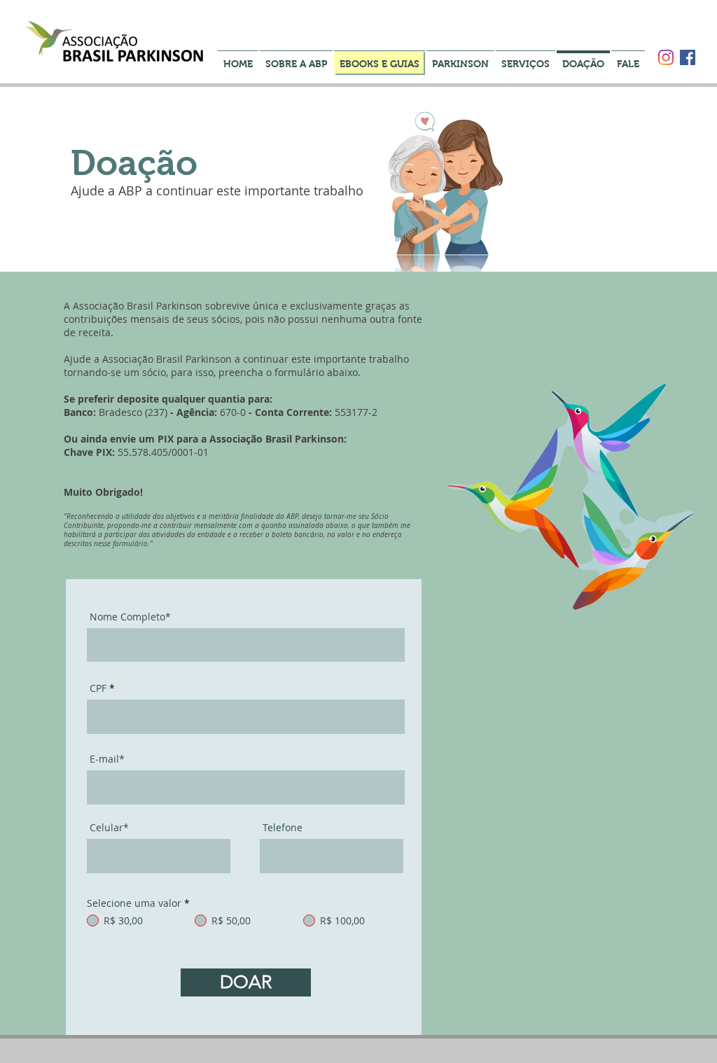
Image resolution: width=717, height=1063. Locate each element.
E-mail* (107, 759)
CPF (98, 688)
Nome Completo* (130, 617)
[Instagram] (666, 57)
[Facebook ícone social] (687, 57)
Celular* (109, 828)
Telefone (282, 828)
